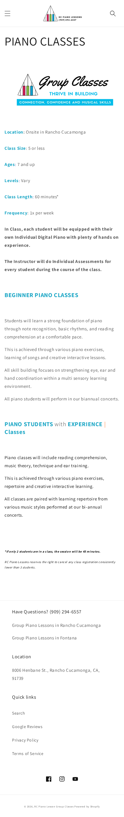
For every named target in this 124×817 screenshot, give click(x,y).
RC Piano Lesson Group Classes (53, 806)
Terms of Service (28, 753)
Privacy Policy (25, 740)
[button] (7, 13)
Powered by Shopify (87, 806)
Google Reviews (27, 726)
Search (18, 713)
